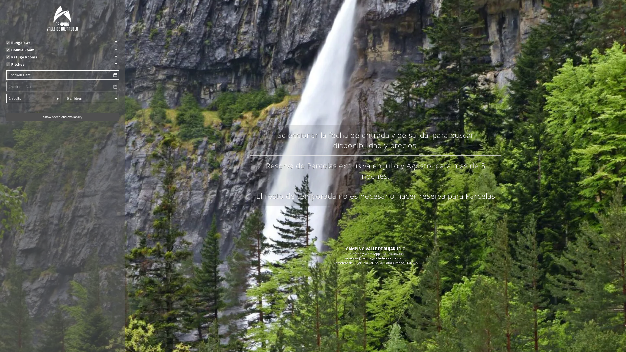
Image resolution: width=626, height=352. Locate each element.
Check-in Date (20, 75)
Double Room (22, 50)
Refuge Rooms (24, 57)
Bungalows (21, 42)
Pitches (17, 64)
